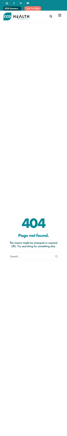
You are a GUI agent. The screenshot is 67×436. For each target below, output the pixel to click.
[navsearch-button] (51, 16)
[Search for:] (33, 256)
